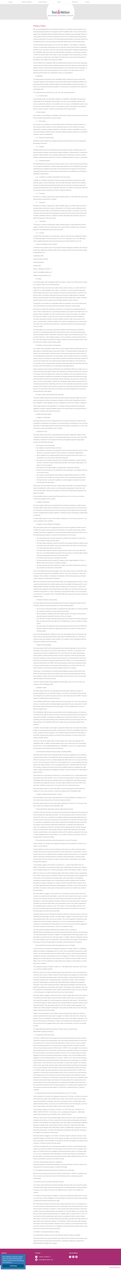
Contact (87, 2)
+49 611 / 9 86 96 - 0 (45, 1257)
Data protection (116, 1267)
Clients (59, 2)
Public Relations (43, 2)
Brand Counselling (26, 2)
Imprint (110, 1267)
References (75, 2)
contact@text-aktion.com (46, 1259)
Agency (11, 2)
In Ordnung (13, 1266)
